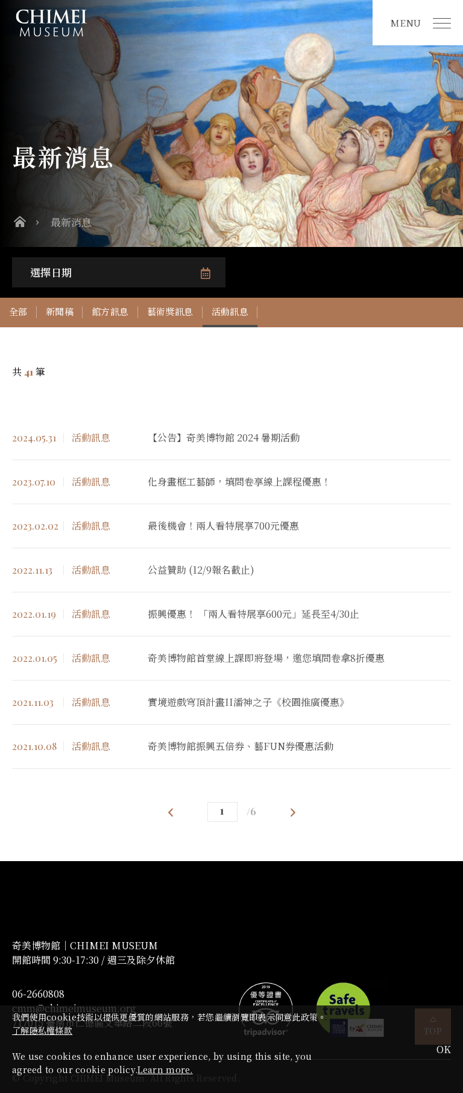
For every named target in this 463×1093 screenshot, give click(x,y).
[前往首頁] (186, 22)
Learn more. (164, 1069)
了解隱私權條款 (42, 1030)
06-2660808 (38, 994)
